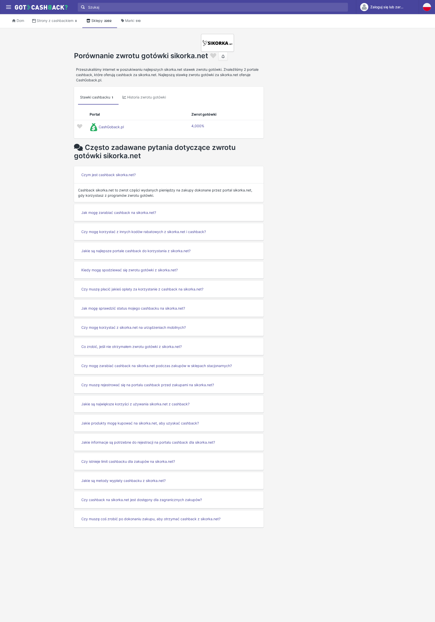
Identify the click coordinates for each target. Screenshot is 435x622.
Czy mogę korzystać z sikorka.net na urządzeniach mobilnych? (133, 327)
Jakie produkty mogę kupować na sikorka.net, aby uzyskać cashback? (140, 423)
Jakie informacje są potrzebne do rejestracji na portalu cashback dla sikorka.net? (148, 442)
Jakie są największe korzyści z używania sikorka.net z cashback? (135, 404)
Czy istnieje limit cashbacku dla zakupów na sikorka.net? (128, 461)
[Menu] (8, 7)
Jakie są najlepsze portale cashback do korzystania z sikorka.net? (136, 251)
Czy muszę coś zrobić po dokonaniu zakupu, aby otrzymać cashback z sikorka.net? (151, 519)
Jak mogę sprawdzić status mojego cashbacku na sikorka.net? (133, 308)
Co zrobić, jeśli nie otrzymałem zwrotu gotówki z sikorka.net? (131, 346)
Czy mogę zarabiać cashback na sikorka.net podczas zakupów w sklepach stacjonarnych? (156, 366)
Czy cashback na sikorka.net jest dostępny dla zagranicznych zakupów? (141, 500)
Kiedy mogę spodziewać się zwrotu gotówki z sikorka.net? (129, 270)
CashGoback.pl (111, 127)
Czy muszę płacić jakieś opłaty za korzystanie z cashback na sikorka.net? (142, 289)
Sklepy (101, 20)
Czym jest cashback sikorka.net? (108, 175)
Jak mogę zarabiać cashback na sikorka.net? (118, 212)
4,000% (197, 126)
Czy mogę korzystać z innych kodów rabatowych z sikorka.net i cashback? (143, 232)
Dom (20, 20)
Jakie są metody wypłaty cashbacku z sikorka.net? (123, 480)
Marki (133, 20)
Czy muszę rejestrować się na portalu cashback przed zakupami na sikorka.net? (147, 385)
